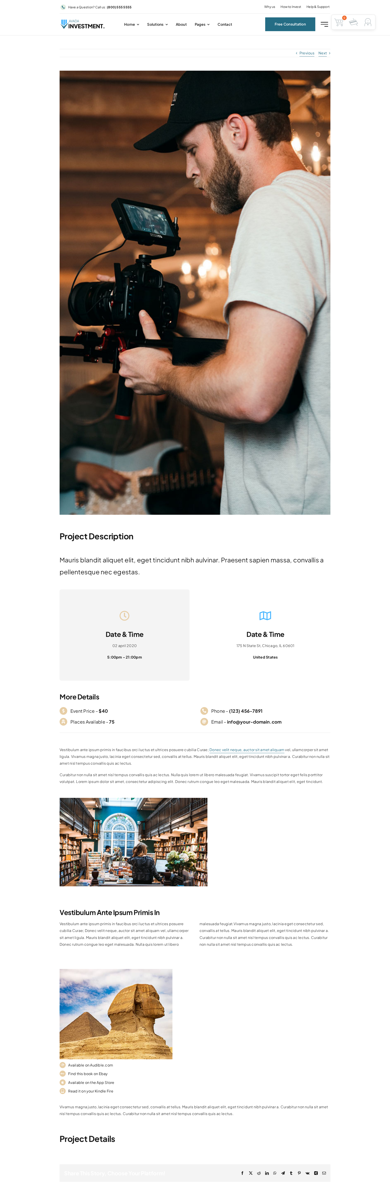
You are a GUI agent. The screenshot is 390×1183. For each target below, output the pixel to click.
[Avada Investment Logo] (82, 21)
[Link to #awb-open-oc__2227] (324, 24)
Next (322, 53)
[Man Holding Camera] (133, 799)
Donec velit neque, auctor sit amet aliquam (246, 749)
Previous (306, 53)
